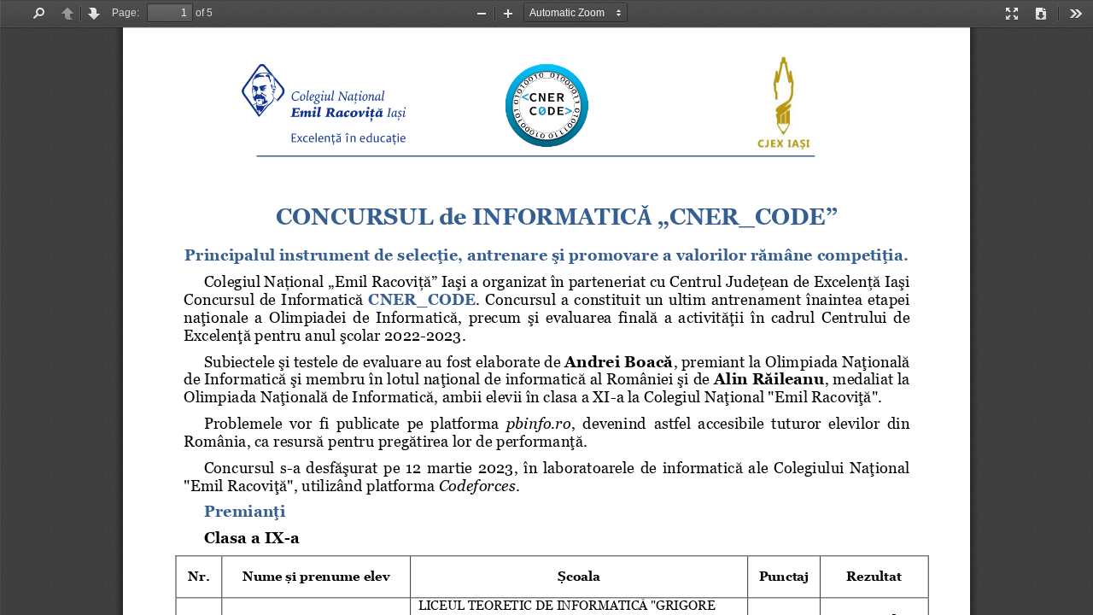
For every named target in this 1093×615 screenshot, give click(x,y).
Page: (125, 13)
